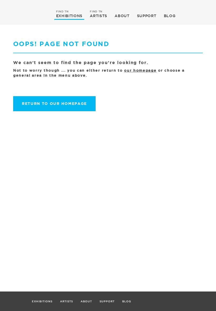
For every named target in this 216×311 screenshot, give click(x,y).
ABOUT (122, 16)
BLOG (170, 16)
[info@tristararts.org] (210, 6)
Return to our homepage (54, 103)
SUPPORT (146, 16)
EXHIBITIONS (69, 15)
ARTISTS (98, 15)
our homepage (140, 70)
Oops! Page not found (61, 43)
